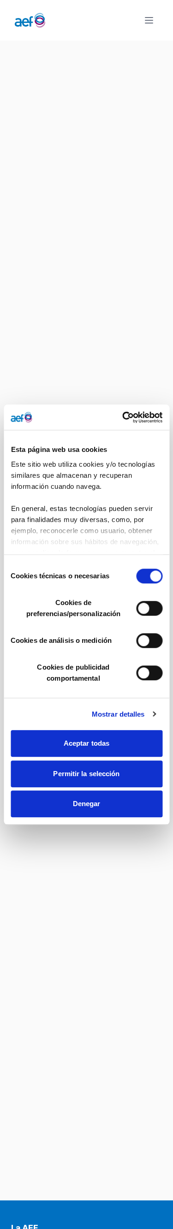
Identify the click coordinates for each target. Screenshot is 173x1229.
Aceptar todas (86, 743)
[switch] (149, 608)
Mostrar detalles (118, 714)
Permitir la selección (86, 774)
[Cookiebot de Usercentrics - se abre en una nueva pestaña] (123, 417)
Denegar (87, 803)
